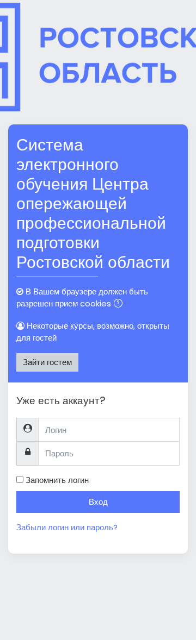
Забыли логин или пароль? (67, 527)
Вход (98, 501)
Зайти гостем (47, 362)
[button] (120, 304)
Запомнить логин (57, 480)
